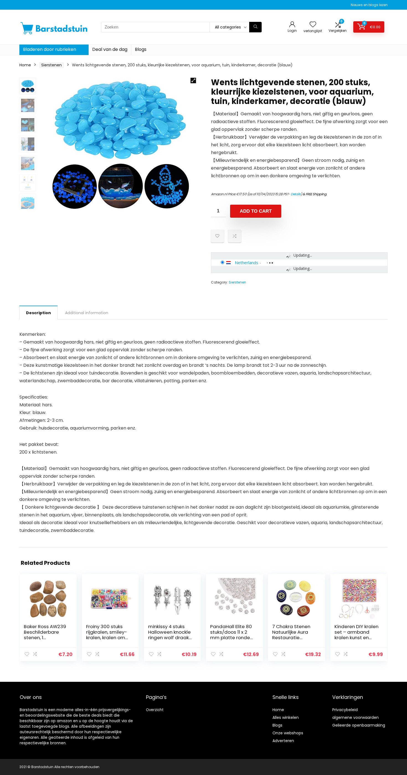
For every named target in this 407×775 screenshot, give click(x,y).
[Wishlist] (313, 24)
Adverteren (283, 740)
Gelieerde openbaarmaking (358, 725)
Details (296, 194)
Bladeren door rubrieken (49, 49)
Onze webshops (287, 733)
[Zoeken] (255, 27)
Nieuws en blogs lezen (369, 4)
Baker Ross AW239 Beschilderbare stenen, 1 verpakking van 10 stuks (45, 637)
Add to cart (256, 211)
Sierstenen (51, 65)
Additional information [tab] (86, 313)
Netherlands (246, 262)
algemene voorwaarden (355, 717)
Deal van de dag (109, 49)
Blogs (140, 49)
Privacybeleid (345, 709)
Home (25, 65)
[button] (193, 80)
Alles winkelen (285, 717)
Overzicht (155, 709)
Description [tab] (38, 313)
